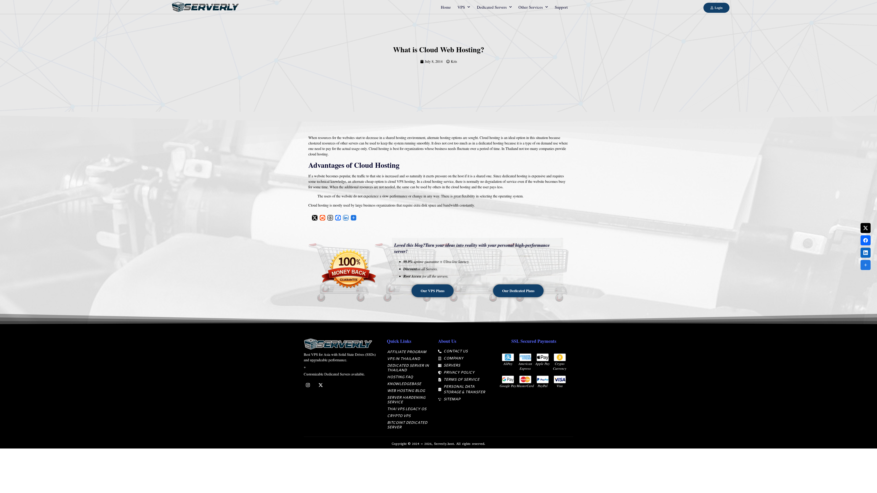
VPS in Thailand (403, 359)
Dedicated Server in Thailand (408, 368)
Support (561, 7)
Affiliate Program (406, 352)
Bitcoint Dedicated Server (407, 425)
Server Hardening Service (406, 400)
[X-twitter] (321, 385)
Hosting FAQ (400, 377)
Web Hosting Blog (406, 390)
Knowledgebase (404, 384)
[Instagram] (308, 385)
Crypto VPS (399, 416)
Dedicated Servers (492, 7)
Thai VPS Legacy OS (406, 409)
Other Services (530, 7)
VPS (461, 7)
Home (446, 7)
